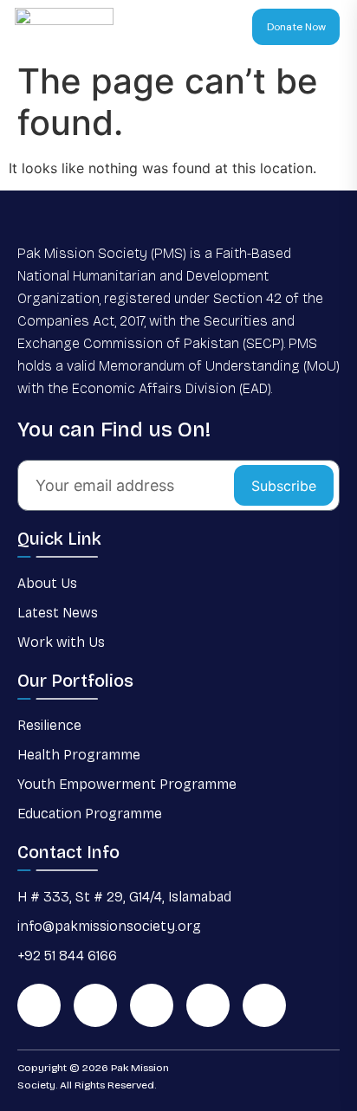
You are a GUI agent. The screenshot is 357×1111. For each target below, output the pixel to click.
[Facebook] (95, 1005)
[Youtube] (264, 1005)
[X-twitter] (151, 1005)
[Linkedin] (39, 1005)
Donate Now (296, 27)
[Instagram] (208, 1005)
